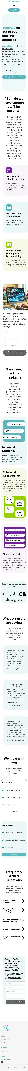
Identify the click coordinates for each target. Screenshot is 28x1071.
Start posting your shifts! (14, 77)
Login (14, 5)
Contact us (14, 811)
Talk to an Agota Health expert (15, 1002)
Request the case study (14, 352)
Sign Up (14, 10)
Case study (9, 71)
